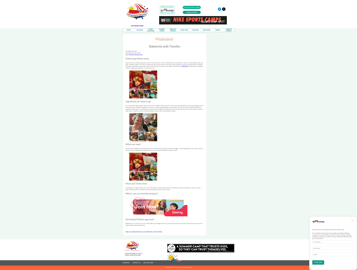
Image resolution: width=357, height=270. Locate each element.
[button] (352, 220)
